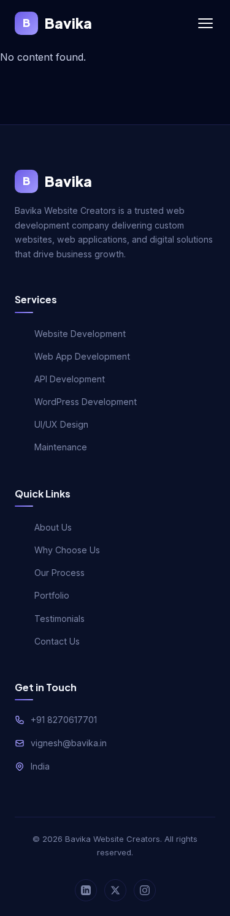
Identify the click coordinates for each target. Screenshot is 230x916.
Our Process (59, 572)
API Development (69, 379)
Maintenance (60, 447)
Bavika (57, 23)
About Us (53, 527)
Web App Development (82, 356)
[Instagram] (145, 890)
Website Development (80, 333)
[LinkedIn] (86, 890)
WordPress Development (85, 401)
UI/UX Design (61, 424)
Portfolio (51, 595)
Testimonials (59, 618)
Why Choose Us (67, 550)
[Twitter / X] (115, 890)
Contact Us (57, 641)
